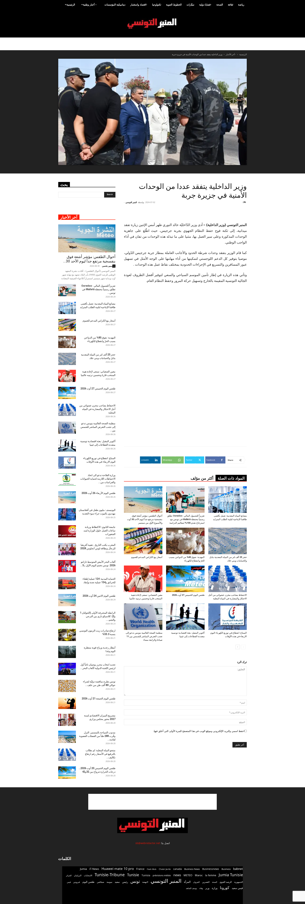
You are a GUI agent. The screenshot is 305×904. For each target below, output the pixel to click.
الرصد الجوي (226, 881)
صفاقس (100, 881)
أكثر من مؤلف (202, 478)
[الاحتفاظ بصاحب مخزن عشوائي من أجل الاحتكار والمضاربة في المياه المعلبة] (227, 579)
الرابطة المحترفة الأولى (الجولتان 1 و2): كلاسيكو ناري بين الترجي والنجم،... (97, 616)
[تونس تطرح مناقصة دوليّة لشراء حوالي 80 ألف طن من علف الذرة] (67, 686)
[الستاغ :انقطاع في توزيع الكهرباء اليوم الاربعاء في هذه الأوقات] (227, 616)
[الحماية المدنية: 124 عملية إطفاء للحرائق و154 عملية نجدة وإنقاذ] (67, 583)
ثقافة (230, 4)
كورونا (224, 887)
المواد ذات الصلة (231, 478)
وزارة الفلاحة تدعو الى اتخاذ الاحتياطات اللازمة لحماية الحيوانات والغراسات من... (97, 479)
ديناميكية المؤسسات (114, 4)
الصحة (219, 4)
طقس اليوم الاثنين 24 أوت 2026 (99, 595)
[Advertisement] (225, 213)
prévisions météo (162, 875)
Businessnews (210, 869)
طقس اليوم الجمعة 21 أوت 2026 (98, 698)
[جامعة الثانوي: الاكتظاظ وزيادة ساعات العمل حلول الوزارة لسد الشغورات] (67, 531)
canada (177, 869)
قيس (69, 882)
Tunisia (146, 875)
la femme (210, 875)
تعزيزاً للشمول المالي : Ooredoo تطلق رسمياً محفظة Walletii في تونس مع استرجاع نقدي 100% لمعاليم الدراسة (186, 519)
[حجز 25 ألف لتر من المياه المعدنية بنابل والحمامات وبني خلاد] (227, 541)
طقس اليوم (88, 881)
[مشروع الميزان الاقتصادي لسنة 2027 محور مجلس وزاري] (67, 720)
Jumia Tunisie (231, 875)
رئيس (125, 881)
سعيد (117, 881)
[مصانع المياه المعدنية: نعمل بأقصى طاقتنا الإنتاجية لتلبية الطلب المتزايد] (227, 499)
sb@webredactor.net (147, 843)
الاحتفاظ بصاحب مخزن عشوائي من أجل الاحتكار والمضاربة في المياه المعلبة (97, 409)
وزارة (214, 888)
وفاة (201, 888)
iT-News (94, 869)
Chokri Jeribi (165, 869)
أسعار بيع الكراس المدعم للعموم (146, 557)
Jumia (83, 869)
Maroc (199, 875)
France (140, 869)
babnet (238, 869)
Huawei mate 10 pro (117, 869)
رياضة (241, 4)
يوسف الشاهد (191, 888)
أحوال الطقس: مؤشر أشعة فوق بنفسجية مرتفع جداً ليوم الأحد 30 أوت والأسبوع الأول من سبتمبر (144, 519)
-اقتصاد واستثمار (138, 4)
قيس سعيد (237, 888)
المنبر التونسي (131, 202)
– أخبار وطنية (90, 4)
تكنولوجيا (156, 4)
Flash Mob (151, 869)
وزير (207, 888)
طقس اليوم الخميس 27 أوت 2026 (188, 595)
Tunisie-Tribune (110, 874)
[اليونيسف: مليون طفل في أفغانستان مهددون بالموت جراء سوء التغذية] (67, 514)
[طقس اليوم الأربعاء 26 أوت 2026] (67, 497)
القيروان (196, 882)
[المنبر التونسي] (152, 23)
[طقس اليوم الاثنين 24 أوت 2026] (67, 600)
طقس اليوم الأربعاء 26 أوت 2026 (98, 493)
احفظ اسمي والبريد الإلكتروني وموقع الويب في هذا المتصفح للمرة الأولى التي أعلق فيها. (198, 730)
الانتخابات (88, 875)
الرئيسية (71, 4)
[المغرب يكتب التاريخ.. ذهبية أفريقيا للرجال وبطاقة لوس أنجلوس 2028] (67, 549)
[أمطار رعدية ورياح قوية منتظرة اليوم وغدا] (67, 652)
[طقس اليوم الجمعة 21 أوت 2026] (67, 703)
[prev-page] (243, 647)
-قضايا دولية (205, 4)
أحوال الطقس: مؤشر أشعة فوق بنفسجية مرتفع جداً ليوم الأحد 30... (89, 259)
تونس (135, 881)
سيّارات (190, 4)
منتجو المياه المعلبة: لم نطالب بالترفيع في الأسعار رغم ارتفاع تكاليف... (100, 754)
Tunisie (133, 875)
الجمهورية (238, 882)
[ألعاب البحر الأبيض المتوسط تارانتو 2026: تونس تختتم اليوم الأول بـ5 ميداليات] (67, 566)
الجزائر (68, 875)
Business (226, 869)
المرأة (187, 881)
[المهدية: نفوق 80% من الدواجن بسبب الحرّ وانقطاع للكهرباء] (185, 541)
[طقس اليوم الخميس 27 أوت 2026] (185, 579)
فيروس (76, 881)
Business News (192, 869)
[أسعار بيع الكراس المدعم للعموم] (143, 541)
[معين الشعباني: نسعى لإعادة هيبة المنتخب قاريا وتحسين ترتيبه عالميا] (143, 579)
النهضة (145, 881)
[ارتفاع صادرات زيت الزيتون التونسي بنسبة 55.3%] (67, 635)
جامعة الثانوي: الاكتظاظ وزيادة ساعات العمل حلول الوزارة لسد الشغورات (99, 530)
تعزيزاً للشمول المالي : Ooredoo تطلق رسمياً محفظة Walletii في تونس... (98, 289)
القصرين (206, 881)
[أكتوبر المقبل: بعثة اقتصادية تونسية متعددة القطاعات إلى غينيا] (185, 616)
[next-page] (237, 647)
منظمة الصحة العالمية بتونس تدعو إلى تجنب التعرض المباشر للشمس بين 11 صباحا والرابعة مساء (144, 636)
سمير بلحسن (107, 266)
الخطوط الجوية (174, 4)
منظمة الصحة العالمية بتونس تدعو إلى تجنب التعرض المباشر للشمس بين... (97, 427)
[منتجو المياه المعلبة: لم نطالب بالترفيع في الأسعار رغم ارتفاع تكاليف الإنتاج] (67, 755)
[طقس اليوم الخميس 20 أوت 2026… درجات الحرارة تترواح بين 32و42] (67, 772)
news (177, 875)
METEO (188, 875)
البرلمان (77, 875)
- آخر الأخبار (231, 54)
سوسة (109, 881)
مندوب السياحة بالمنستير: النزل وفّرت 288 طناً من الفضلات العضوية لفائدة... (97, 736)
